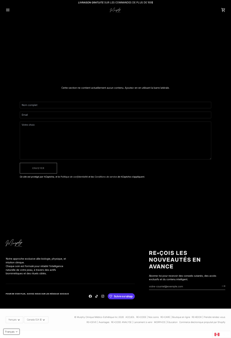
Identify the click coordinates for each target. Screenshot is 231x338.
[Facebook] (90, 296)
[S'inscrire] (222, 286)
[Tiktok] (96, 296)
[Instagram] (102, 296)
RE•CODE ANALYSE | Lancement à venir (131, 322)
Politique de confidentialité (74, 176)
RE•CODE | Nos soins (147, 317)
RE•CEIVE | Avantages (98, 322)
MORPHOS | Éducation (166, 322)
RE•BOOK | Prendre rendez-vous (208, 317)
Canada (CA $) (34, 319)
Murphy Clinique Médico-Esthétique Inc (97, 317)
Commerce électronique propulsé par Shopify (202, 322)
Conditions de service (106, 176)
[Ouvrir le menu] (11, 10)
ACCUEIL (130, 317)
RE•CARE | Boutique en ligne (175, 317)
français (13, 319)
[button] (37, 256)
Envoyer (38, 168)
